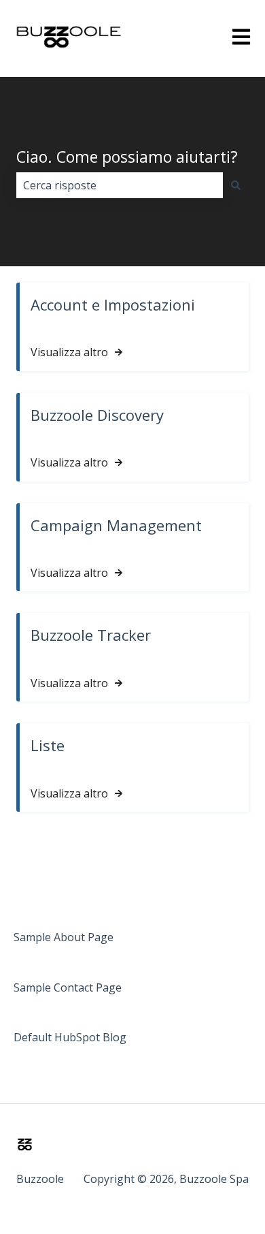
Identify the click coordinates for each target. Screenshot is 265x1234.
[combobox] (119, 185)
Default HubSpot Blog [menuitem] (70, 1037)
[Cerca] (236, 185)
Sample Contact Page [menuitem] (68, 987)
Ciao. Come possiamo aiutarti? (127, 157)
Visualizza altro (69, 352)
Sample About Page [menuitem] (63, 937)
